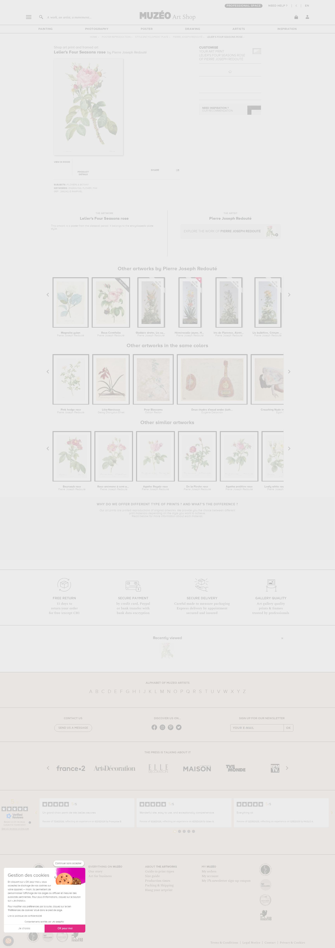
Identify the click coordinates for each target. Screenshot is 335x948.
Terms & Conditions (224, 942)
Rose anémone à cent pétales (113, 488)
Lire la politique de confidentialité (25, 916)
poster (74, 226)
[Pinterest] (172, 729)
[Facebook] (155, 729)
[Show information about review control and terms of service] (29, 822)
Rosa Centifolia (110, 334)
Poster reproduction (116, 37)
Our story (95, 871)
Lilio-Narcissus (111, 411)
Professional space (244, 6)
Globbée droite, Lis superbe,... (151, 334)
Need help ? (278, 6)
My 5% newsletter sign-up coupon (226, 880)
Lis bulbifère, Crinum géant (268, 334)
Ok (288, 727)
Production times (157, 880)
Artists (238, 29)
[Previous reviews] (36, 812)
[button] (8, 941)
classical (95, 226)
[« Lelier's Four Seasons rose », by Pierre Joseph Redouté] (166, 651)
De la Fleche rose (197, 488)
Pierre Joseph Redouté (187, 37)
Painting (45, 29)
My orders (209, 871)
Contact (270, 942)
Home (93, 37)
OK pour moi (65, 928)
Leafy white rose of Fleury (280, 488)
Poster (147, 29)
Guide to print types (159, 871)
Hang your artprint (159, 890)
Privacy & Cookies (292, 942)
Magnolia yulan (70, 334)
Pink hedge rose (70, 411)
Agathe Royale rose (155, 488)
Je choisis (24, 928)
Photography (97, 29)
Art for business (100, 876)
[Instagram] (163, 729)
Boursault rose (71, 488)
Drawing (192, 29)
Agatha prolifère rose (239, 488)
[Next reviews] (332, 812)
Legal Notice (251, 942)
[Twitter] (180, 729)
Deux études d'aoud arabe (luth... (212, 411)
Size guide (152, 876)
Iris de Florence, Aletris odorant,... (229, 334)
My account (210, 876)
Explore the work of (222, 231)
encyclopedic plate (141, 226)
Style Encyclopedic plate (151, 37)
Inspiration (287, 29)
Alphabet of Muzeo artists (168, 683)
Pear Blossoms (153, 411)
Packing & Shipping (159, 885)
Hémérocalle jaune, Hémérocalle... (190, 334)
